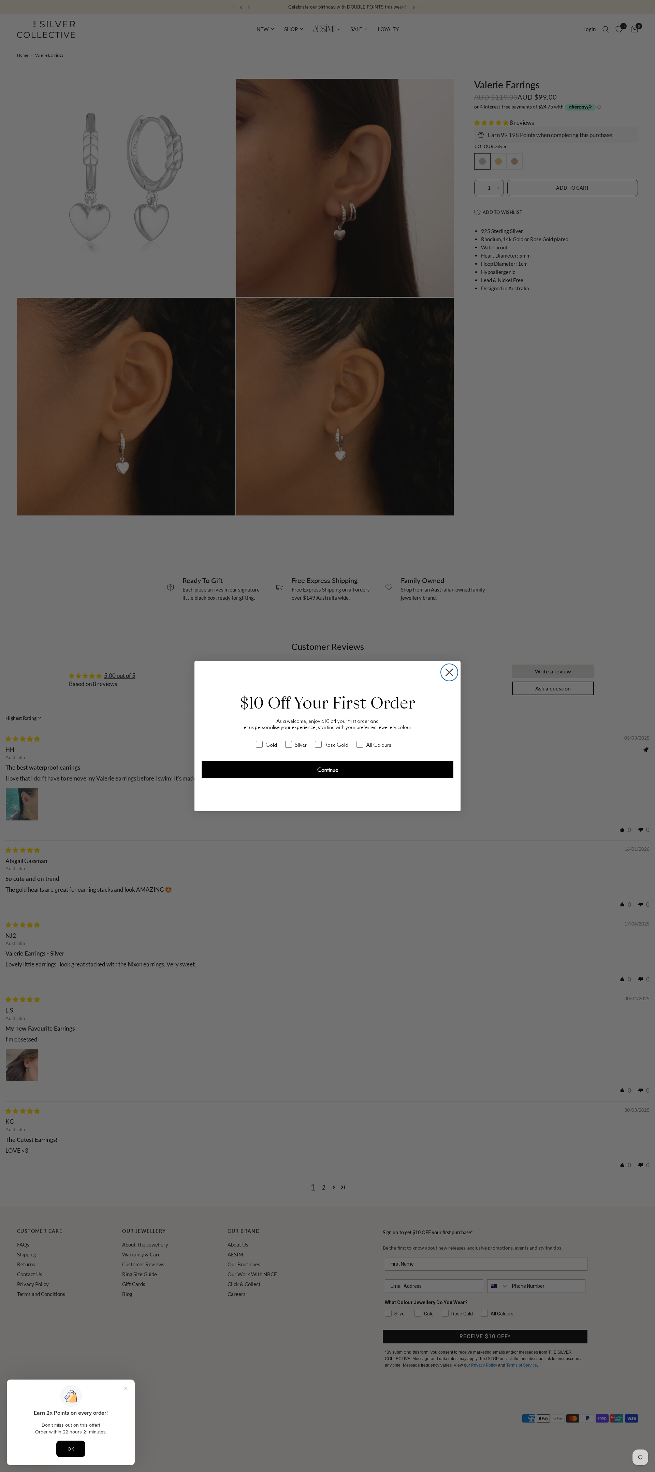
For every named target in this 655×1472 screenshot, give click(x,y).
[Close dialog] (449, 672)
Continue (327, 769)
